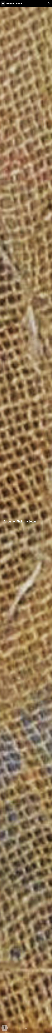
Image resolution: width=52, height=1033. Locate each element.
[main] (26, 520)
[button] (3, 3)
